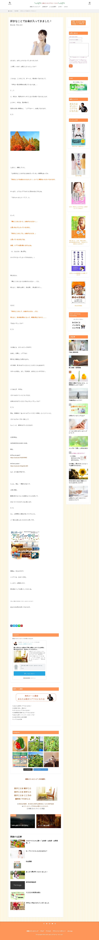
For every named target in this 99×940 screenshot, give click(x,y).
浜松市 (21, 25)
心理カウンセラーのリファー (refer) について (77, 499)
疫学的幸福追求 (31, 882)
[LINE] (19, 626)
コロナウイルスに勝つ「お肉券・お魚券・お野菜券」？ (42, 842)
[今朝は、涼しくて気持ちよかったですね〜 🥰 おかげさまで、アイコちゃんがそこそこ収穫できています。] (20, 743)
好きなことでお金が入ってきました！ (29, 10)
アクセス (48, 931)
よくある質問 (52, 6)
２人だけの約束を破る (33, 892)
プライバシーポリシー (59, 931)
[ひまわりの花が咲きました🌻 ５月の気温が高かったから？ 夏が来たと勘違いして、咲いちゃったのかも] (35, 759)
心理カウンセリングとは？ (77, 415)
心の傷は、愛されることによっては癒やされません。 (78, 464)
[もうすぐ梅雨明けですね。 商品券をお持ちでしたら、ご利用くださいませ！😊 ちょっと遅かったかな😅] (20, 759)
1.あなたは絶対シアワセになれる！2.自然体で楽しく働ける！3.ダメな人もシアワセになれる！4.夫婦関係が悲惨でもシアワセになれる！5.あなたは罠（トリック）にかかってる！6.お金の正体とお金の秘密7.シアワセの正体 (24, 712)
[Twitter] (14, 626)
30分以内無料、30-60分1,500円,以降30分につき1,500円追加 (36, 804)
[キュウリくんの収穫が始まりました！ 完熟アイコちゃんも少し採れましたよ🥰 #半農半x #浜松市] (35, 743)
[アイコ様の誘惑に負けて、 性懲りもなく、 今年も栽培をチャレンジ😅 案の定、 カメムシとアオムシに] (51, 743)
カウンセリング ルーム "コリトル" (54, 934)
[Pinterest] (22, 626)
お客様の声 (45, 6)
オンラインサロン (78, 319)
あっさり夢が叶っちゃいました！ (37, 872)
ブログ (42, 931)
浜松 (18, 25)
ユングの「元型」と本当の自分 (78, 448)
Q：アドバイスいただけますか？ (36, 851)
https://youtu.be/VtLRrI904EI (18, 457)
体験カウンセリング (35, 6)
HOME (10, 11)
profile (60, 6)
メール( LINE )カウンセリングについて (78, 432)
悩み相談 (16, 10)
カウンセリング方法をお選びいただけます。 (36, 806)
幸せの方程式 (78, 305)
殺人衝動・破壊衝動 (75, 367)
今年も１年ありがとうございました (37, 903)
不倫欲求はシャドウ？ (75, 400)
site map (69, 931)
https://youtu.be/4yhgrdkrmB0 (19, 466)
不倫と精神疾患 (73, 352)
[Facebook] (11, 626)
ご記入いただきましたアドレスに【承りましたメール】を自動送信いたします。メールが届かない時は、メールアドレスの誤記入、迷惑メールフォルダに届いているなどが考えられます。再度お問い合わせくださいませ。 (78, 61)
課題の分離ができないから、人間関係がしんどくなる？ (78, 384)
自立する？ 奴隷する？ (78, 146)
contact (66, 6)
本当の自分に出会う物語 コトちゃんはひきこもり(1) (78, 481)
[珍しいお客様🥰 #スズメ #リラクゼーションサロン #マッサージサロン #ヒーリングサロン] (51, 759)
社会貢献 (29, 861)
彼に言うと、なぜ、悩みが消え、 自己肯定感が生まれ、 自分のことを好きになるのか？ (78, 242)
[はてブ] (16, 626)
